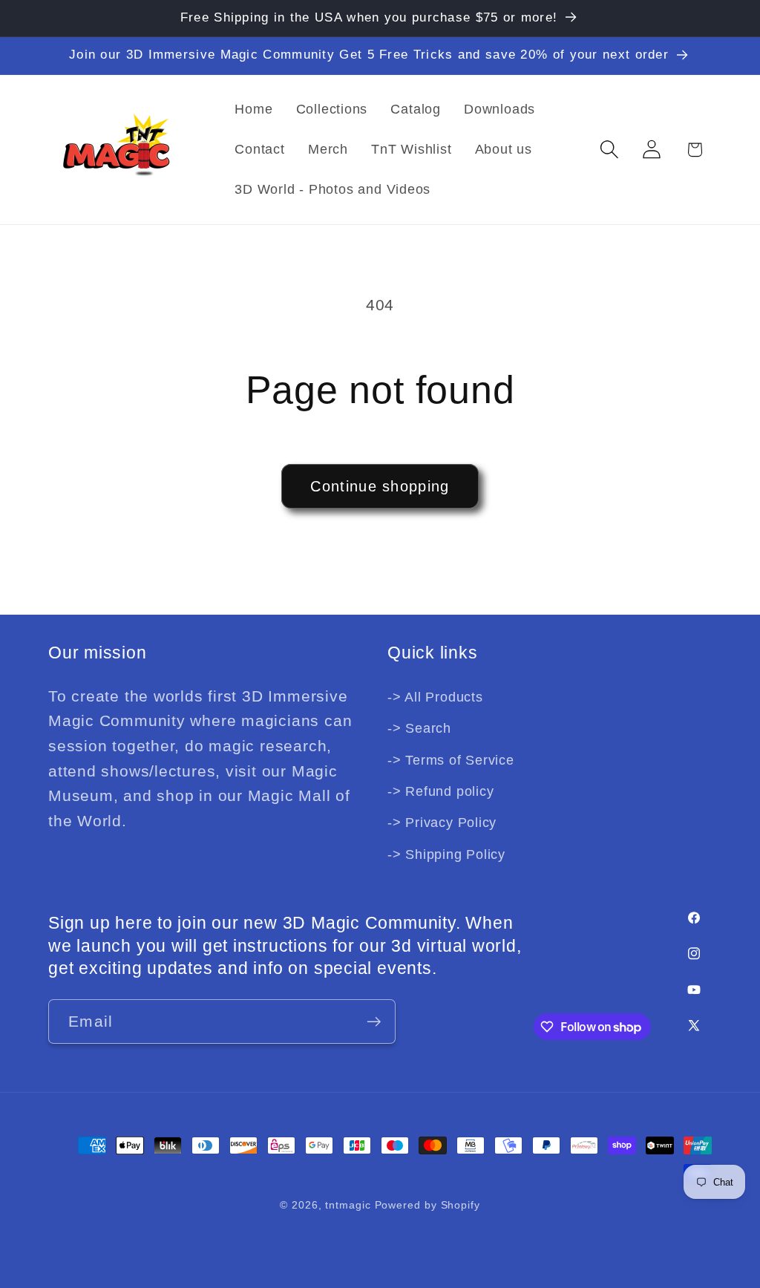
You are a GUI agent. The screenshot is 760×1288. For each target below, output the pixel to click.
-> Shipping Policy (446, 854)
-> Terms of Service (450, 760)
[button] (610, 149)
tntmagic (347, 1205)
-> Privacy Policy (442, 822)
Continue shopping (379, 486)
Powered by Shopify (427, 1205)
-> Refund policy (440, 791)
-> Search (419, 728)
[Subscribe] (374, 1022)
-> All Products (435, 697)
